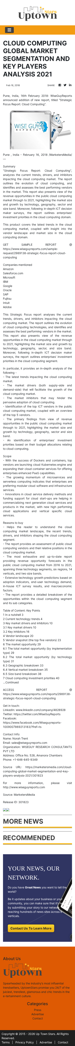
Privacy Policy (24, 1042)
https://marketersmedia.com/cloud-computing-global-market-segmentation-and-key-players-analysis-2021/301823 (37, 771)
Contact (37, 1018)
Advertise (37, 1014)
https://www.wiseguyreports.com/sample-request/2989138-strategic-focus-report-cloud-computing (34, 253)
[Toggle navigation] (9, 30)
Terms (6, 1042)
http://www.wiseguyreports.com (24, 787)
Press (37, 1010)
